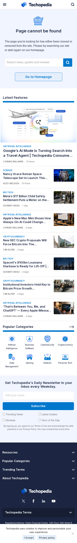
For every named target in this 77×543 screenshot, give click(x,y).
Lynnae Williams (13, 161)
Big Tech (8, 192)
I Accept (29, 537)
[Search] (67, 62)
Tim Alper (9, 249)
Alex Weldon (11, 183)
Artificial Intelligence (17, 146)
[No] (72, 533)
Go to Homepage (38, 77)
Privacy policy (47, 537)
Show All (71, 327)
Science (7, 170)
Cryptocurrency (14, 236)
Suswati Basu (11, 205)
